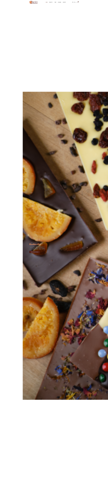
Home (46, 2)
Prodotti (50, 2)
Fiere (55, 2)
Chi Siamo (59, 2)
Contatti (64, 2)
